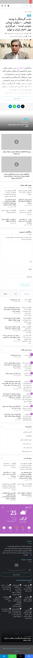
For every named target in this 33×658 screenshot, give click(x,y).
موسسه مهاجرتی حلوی (26, 439)
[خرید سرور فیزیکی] (26, 302)
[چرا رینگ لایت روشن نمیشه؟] (27, 376)
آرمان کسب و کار (27, 447)
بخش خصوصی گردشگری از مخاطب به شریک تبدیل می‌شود (25, 201)
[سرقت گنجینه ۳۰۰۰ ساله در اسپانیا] (6, 599)
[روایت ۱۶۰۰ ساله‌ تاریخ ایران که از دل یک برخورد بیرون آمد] (24, 214)
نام (30, 261)
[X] (22, 106)
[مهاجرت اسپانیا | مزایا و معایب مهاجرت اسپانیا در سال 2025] (26, 329)
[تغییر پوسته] (5, 6)
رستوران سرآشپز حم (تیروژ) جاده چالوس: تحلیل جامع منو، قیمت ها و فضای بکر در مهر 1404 (11, 395)
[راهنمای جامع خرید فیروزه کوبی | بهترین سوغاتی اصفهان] (26, 321)
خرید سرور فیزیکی (15, 299)
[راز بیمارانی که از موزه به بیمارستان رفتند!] (6, 611)
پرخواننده (26, 293)
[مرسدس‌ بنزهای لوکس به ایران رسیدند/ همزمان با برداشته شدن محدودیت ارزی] (26, 311)
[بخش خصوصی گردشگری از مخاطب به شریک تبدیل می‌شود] (24, 194)
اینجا (29, 555)
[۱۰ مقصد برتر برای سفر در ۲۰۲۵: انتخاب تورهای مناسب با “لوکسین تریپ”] (26, 339)
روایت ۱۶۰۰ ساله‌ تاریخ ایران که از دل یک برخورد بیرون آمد (25, 221)
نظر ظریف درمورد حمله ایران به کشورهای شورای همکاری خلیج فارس (12, 416)
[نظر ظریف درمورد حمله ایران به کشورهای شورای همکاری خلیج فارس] (27, 417)
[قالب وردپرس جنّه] (24, 5)
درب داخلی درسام (27, 443)
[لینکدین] (18, 106)
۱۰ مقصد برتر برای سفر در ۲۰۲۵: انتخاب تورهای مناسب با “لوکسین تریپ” (11, 337)
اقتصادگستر (29, 436)
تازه (16, 293)
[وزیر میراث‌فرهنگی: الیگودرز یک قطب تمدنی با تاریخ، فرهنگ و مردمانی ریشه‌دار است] (27, 613)
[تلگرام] (10, 106)
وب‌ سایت (29, 276)
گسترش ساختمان (27, 432)
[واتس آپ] (14, 106)
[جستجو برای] (2, 6)
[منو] (31, 6)
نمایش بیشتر (16, 98)
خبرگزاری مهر (18, 68)
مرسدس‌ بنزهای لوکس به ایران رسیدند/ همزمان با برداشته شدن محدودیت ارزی (12, 309)
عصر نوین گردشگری (27, 451)
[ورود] (8, 6)
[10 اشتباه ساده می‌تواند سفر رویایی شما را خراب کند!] (27, 408)
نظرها (5, 293)
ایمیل (30, 269)
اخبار (26, 11)
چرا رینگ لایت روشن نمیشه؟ (13, 373)
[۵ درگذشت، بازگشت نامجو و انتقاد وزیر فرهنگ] (8, 214)
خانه (29, 11)
